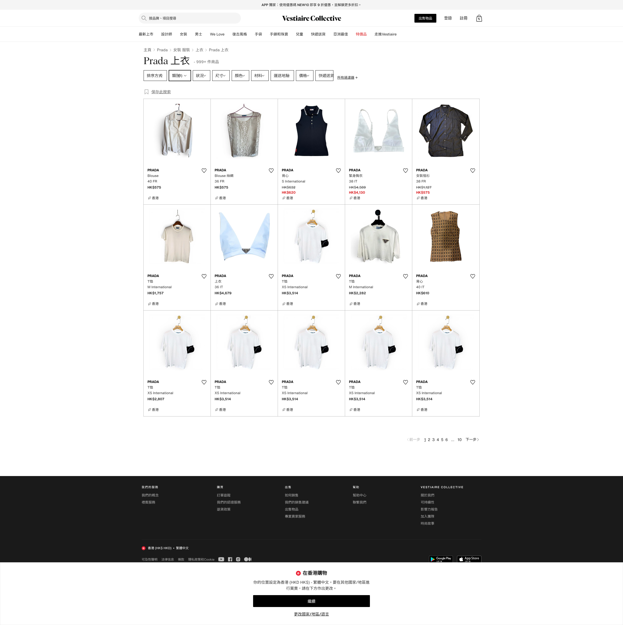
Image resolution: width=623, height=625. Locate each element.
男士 (198, 34)
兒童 (299, 34)
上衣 (199, 50)
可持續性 (427, 502)
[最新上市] (157, 34)
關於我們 (427, 495)
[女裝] (191, 34)
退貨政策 (223, 509)
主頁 (147, 50)
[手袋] (266, 34)
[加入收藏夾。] (204, 171)
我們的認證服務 (229, 502)
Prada (162, 50)
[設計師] (176, 34)
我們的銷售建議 (297, 502)
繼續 (311, 601)
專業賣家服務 (295, 516)
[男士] (206, 34)
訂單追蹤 (223, 495)
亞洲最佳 (340, 34)
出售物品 (425, 18)
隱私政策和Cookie (201, 559)
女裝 (183, 34)
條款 (181, 559)
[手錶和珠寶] (292, 34)
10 (460, 440)
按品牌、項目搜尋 (162, 18)
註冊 (463, 18)
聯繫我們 (359, 502)
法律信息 (167, 559)
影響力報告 (429, 509)
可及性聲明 (149, 559)
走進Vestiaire (386, 34)
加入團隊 (427, 516)
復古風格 (239, 34)
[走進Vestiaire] (401, 34)
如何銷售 (291, 495)
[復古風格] (251, 34)
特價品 (361, 34)
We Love (217, 34)
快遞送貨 (318, 34)
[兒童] (307, 34)
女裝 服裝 (181, 50)
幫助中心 (359, 495)
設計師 (166, 34)
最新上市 (146, 34)
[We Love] (228, 34)
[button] (479, 18)
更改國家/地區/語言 (311, 614)
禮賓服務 (148, 502)
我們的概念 (150, 495)
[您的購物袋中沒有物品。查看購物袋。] (479, 18)
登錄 (448, 18)
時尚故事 (427, 523)
